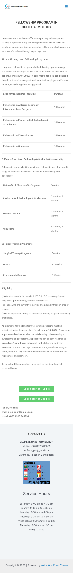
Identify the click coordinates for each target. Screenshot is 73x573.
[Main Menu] (66, 6)
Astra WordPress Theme (54, 565)
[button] (36, 389)
